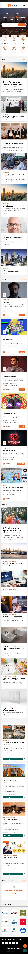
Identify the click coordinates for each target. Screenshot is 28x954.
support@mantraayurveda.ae (11, 829)
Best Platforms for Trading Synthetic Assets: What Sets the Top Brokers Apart (13, 617)
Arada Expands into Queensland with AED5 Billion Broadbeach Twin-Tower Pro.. (14, 85)
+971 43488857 (7, 865)
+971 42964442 (7, 789)
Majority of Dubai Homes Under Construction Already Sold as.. (11, 270)
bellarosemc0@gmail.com (10, 791)
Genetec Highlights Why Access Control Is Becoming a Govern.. (14, 175)
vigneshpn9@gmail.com (9, 867)
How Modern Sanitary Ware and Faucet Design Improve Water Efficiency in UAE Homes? (13, 648)
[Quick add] (25, 946)
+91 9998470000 (8, 750)
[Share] (24, 759)
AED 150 (22, 315)
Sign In (25, 5)
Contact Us (14, 939)
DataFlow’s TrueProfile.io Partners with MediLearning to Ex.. (13, 144)
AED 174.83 (21, 463)
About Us (3, 939)
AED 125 (22, 389)
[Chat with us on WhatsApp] (25, 950)
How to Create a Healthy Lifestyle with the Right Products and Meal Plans (14, 679)
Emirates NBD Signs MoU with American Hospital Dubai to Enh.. (13, 117)
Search (22, 24)
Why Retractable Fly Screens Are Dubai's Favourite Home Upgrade (13, 709)
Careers (9, 939)
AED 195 (22, 352)
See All (24, 59)
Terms (20, 939)
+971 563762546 (8, 827)
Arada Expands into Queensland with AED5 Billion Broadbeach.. (14, 205)
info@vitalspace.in (8, 752)
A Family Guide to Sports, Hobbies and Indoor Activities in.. (12, 530)
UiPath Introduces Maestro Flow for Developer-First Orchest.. (12, 238)
